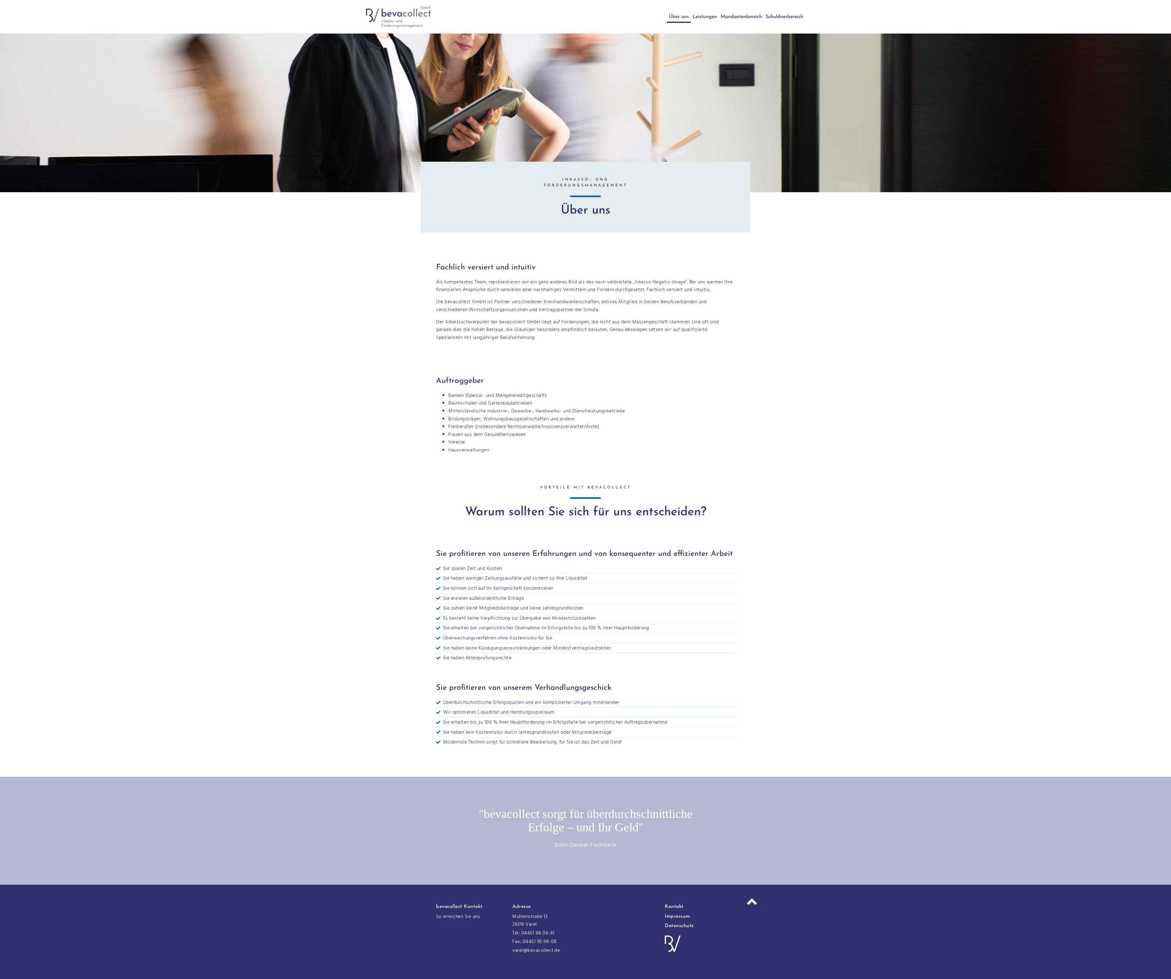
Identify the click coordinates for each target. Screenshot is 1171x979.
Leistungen (705, 16)
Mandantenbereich (741, 16)
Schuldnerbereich (784, 16)
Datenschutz (679, 925)
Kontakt (674, 906)
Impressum (677, 916)
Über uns (679, 16)
